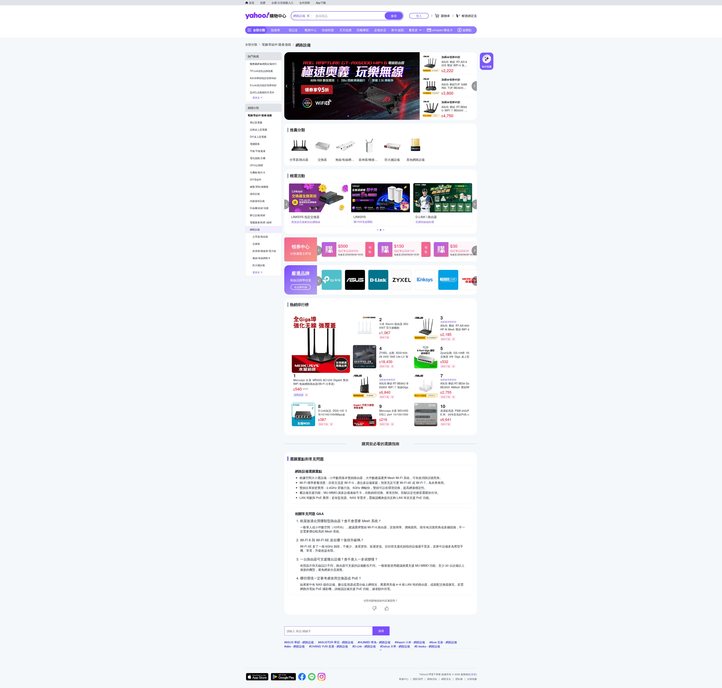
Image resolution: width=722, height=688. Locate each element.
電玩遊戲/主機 (257, 158)
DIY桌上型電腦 (258, 136)
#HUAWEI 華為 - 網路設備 (374, 642)
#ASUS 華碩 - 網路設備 (299, 642)
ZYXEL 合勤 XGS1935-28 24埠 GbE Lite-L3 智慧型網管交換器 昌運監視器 (393, 354)
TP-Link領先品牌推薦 (261, 71)
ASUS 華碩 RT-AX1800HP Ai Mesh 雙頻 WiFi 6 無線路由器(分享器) (454, 327)
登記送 (293, 30)
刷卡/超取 (397, 30)
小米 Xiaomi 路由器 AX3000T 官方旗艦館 (393, 325)
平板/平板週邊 (257, 151)
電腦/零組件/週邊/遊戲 (260, 115)
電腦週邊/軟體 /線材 (261, 222)
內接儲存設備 (257, 201)
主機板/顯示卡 (257, 172)
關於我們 (418, 679)
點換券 (275, 30)
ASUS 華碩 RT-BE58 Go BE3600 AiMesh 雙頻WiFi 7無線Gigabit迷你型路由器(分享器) (454, 385)
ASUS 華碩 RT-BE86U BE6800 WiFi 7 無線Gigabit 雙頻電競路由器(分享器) (393, 385)
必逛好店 (380, 30)
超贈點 (467, 30)
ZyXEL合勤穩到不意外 (262, 92)
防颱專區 (363, 30)
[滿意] (386, 608)
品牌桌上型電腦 (258, 129)
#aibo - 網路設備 (294, 646)
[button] (287, 86)
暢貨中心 (311, 30)
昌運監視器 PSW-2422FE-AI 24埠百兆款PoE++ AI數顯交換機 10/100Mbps (454, 412)
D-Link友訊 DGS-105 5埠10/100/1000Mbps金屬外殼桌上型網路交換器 (332, 412)
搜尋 (381, 631)
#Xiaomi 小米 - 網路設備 (410, 642)
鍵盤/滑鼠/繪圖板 (259, 186)
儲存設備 (255, 194)
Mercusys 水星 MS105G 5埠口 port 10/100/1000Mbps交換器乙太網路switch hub (393, 412)
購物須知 (432, 679)
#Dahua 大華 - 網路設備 (395, 646)
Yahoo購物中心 (265, 15)
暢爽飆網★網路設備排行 (263, 64)
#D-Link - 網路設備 (364, 646)
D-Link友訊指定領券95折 (263, 85)
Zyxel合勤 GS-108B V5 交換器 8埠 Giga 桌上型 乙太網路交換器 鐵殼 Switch (454, 354)
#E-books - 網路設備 (427, 646)
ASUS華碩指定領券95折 (263, 78)
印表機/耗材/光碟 (259, 208)
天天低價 (345, 30)
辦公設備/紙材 (257, 215)
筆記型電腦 (256, 122)
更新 (473, 674)
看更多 (413, 30)
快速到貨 (328, 30)
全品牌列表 (300, 287)
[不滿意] (374, 608)
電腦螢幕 (255, 144)
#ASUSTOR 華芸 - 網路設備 (335, 642)
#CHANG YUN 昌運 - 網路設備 (328, 646)
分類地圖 (472, 679)
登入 (419, 16)
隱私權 (459, 679)
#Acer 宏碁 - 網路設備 (443, 642)
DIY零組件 (255, 179)
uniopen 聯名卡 (442, 30)
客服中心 (404, 679)
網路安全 (446, 679)
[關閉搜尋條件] (308, 16)
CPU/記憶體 (256, 165)
